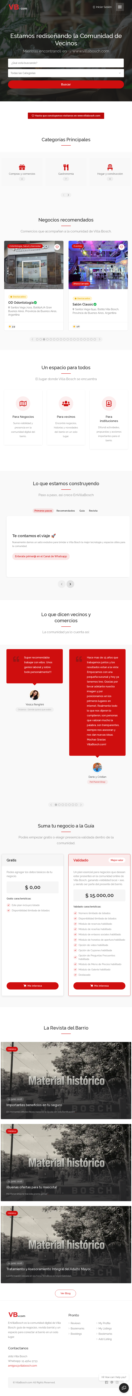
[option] (34, 285)
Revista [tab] (93, 510)
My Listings (105, 1328)
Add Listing (105, 1339)
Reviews (75, 1323)
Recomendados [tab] (66, 510)
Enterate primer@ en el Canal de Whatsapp (41, 556)
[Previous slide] (62, 584)
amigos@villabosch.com (22, 1365)
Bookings (76, 1333)
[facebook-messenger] (112, 1383)
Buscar (66, 84)
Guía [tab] (82, 510)
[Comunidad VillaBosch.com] (18, 7)
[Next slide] (70, 584)
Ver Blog (66, 1293)
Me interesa (34, 985)
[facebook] (106, 1383)
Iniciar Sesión (103, 7)
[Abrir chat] (124, 1388)
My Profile (104, 1323)
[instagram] (117, 1383)
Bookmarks (77, 1328)
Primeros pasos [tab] (43, 510)
